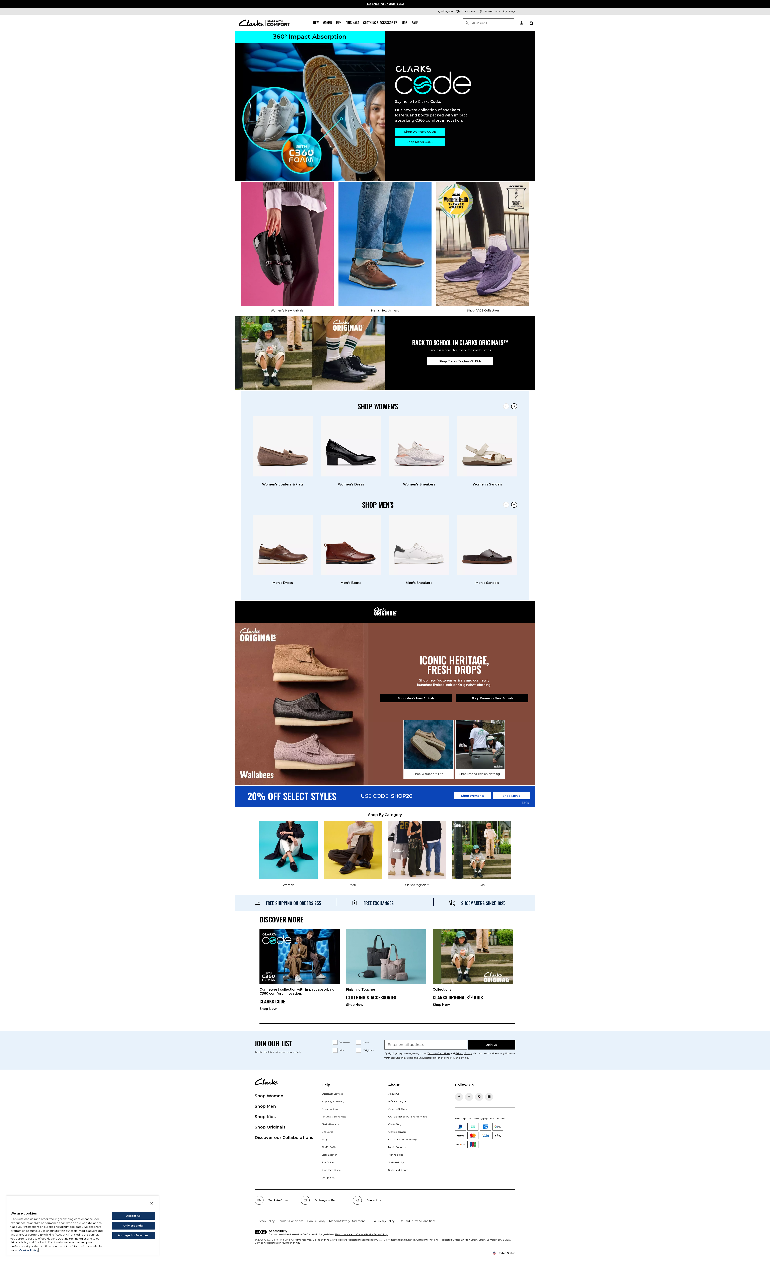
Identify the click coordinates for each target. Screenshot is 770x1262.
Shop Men (265, 1106)
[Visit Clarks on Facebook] (459, 1097)
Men (338, 22)
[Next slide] (514, 406)
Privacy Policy (463, 1053)
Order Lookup (329, 1108)
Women (327, 22)
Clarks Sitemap (397, 1131)
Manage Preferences (133, 1235)
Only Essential (133, 1225)
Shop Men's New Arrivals (416, 698)
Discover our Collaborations (284, 1137)
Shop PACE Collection (483, 310)
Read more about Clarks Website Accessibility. (361, 1234)
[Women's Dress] (351, 446)
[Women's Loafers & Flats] (283, 446)
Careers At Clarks (398, 1108)
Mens (366, 1042)
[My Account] (521, 22)
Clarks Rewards (330, 1124)
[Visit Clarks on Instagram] (469, 1097)
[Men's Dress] (283, 545)
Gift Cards (327, 1131)
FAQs (324, 1139)
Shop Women (269, 1095)
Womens (344, 1042)
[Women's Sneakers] (419, 446)
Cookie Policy (316, 1221)
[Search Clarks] (488, 23)
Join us (491, 1045)
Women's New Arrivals (287, 310)
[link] (299, 971)
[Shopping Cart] (531, 22)
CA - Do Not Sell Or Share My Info (407, 1116)
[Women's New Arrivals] (287, 244)
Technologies (395, 1154)
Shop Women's (472, 796)
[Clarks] (264, 22)
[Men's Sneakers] (419, 545)
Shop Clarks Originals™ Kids (460, 361)
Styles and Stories (398, 1169)
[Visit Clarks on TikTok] (479, 1097)
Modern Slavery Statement (347, 1221)
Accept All (133, 1215)
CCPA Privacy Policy (381, 1221)
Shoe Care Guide (330, 1169)
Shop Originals (270, 1127)
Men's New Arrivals (385, 310)
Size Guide (327, 1162)
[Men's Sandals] (487, 545)
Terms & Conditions (439, 1053)
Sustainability (396, 1162)
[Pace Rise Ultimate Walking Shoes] (482, 244)
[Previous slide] (506, 406)
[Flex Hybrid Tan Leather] (385, 244)
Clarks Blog (394, 1124)
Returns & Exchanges (333, 1116)
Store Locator (329, 1154)
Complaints (328, 1177)
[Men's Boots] (351, 545)
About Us (393, 1093)
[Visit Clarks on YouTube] (489, 1097)
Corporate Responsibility (402, 1139)
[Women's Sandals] (487, 446)
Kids (404, 22)
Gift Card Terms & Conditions (416, 1221)
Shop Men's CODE (420, 142)
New (316, 22)
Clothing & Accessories (380, 22)
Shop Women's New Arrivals (492, 698)
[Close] (151, 1203)
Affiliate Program (398, 1101)
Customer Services (332, 1093)
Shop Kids (265, 1116)
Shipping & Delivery (332, 1101)
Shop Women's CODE (420, 131)
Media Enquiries (397, 1147)
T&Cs (525, 803)
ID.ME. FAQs (328, 1147)
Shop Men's (511, 796)
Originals (352, 22)
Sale (414, 22)
